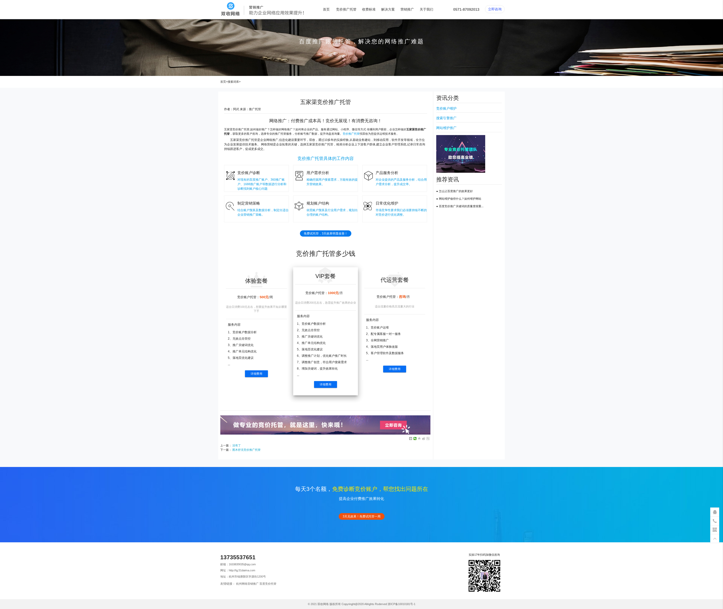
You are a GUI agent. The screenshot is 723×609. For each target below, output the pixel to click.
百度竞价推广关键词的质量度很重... (461, 206)
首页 (326, 9)
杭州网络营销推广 (247, 583)
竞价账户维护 (446, 108)
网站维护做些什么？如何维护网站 (460, 198)
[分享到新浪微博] (423, 438)
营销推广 (407, 9)
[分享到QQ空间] (419, 438)
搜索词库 (233, 81)
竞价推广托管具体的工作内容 (325, 158)
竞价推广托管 (346, 9)
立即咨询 (495, 9)
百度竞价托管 (267, 583)
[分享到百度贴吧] (428, 438)
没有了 (236, 445)
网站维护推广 (446, 128)
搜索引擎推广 (446, 118)
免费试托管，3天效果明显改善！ (326, 233)
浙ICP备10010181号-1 (401, 604)
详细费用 (256, 373)
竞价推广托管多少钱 (325, 253)
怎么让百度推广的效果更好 (456, 191)
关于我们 (426, 9)
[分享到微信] (415, 438)
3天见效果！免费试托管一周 (362, 516)
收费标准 (369, 9)
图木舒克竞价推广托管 (246, 449)
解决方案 (388, 9)
